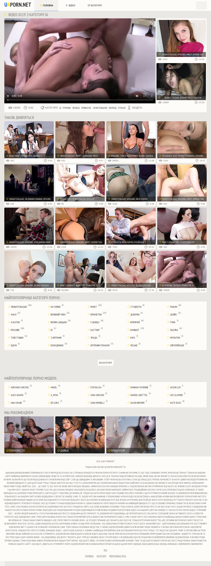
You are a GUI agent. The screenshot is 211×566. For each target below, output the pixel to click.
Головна (47, 5)
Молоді (112, 107)
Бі (60, 107)
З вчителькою (100, 107)
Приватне (86, 107)
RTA (105, 550)
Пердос (76, 107)
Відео (71, 5)
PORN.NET (17, 5)
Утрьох (122, 107)
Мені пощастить (117, 556)
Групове (67, 107)
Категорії (96, 5)
